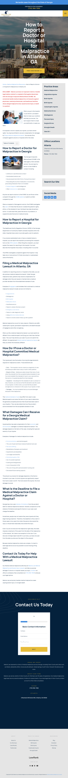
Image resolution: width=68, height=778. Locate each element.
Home (4, 84)
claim (6, 207)
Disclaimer (53, 743)
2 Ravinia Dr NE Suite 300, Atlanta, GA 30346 (34, 698)
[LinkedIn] (55, 197)
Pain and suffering (11, 446)
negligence (13, 286)
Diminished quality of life (13, 457)
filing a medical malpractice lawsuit (14, 135)
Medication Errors (50, 111)
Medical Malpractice (50, 90)
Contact (33, 570)
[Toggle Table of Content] (16, 143)
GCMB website (19, 197)
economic (33, 424)
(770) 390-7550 (34, 8)
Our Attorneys (13, 743)
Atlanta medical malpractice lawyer (27, 340)
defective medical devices (17, 315)
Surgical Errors (49, 123)
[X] (48, 197)
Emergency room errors (12, 309)
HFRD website (13, 243)
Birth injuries (9, 299)
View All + (47, 131)
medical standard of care (12, 397)
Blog (54, 740)
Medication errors (11, 301)
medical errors (14, 189)
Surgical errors (10, 294)
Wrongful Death (49, 127)
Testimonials (13, 748)
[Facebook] (45, 197)
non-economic (7, 426)
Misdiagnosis (48, 115)
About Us (13, 740)
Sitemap (54, 748)
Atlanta (47, 145)
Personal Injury (49, 119)
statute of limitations (22, 504)
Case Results (13, 745)
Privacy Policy (54, 745)
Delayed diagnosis (11, 186)
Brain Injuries (48, 98)
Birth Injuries (48, 103)
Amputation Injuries (50, 94)
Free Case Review (33, 71)
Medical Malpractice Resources (16, 84)
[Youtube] (52, 197)
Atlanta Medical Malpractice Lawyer (54, 774)
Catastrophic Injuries (51, 107)
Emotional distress (11, 441)
